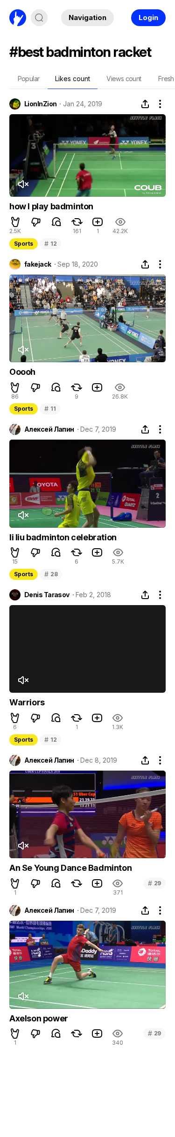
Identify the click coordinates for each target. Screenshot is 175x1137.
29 (154, 883)
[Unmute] (22, 184)
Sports (23, 243)
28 (50, 574)
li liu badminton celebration (63, 537)
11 (50, 409)
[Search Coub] (39, 17)
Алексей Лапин (49, 429)
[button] (15, 221)
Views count (123, 79)
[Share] (145, 104)
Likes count (72, 79)
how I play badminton (51, 206)
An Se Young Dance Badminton (70, 868)
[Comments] (56, 221)
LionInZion (40, 104)
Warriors (27, 702)
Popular (29, 79)
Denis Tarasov (47, 595)
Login (148, 17)
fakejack (37, 264)
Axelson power (38, 1018)
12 (50, 244)
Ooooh (22, 372)
